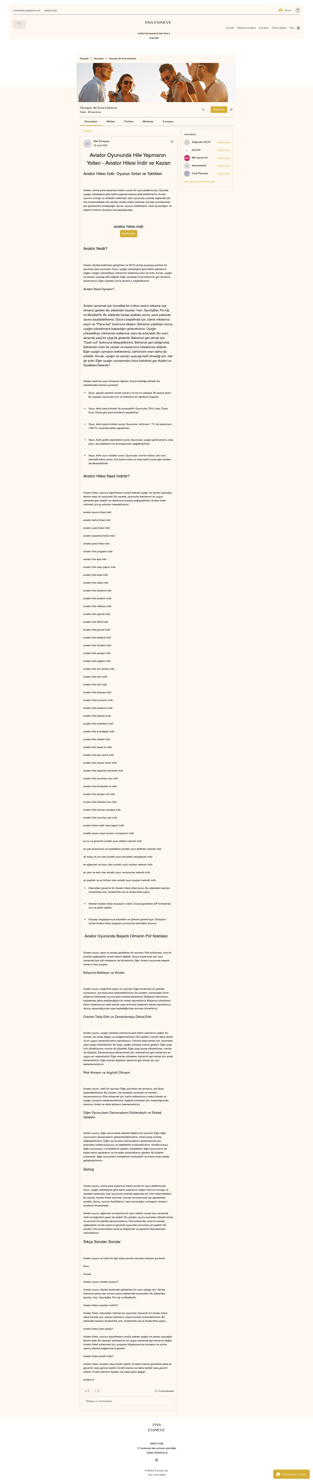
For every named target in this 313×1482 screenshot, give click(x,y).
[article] (128, 773)
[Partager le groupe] (231, 109)
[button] (298, 10)
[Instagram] (298, 28)
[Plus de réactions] (96, 1391)
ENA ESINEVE (158, 22)
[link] (90, 121)
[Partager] (172, 141)
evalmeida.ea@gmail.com (27, 10)
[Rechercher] (203, 109)
